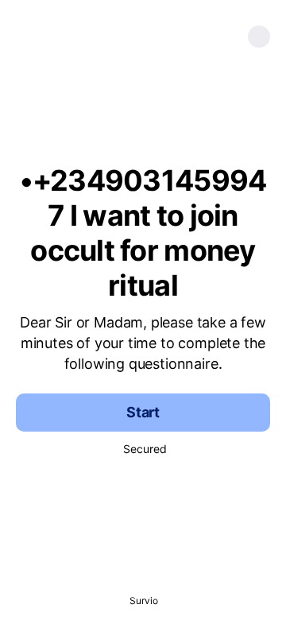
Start (143, 412)
